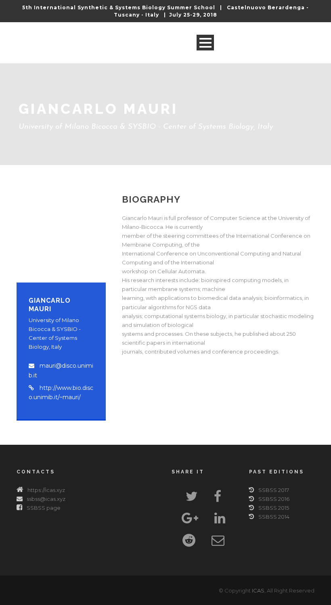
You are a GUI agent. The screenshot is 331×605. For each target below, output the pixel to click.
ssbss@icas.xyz (46, 499)
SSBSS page (44, 508)
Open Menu (205, 42)
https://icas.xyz (46, 490)
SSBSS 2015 (273, 508)
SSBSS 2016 (273, 499)
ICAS (258, 590)
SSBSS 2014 (273, 516)
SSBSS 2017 (273, 490)
